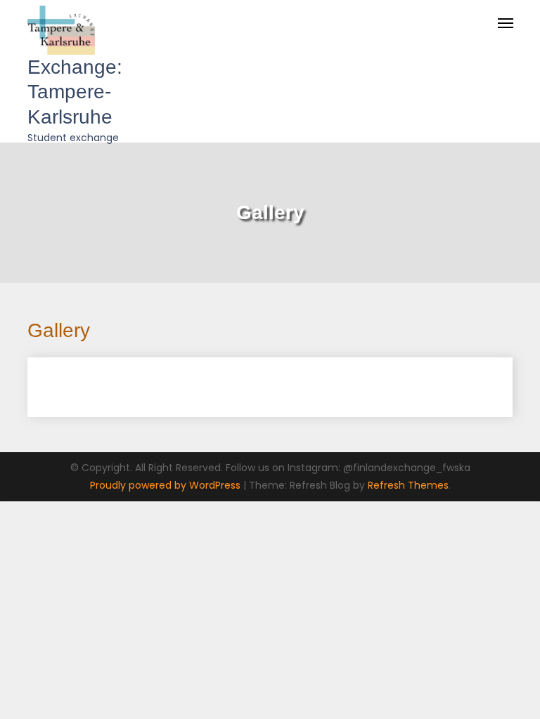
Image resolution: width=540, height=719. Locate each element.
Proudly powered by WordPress (166, 485)
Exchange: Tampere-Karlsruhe (74, 92)
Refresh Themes (408, 485)
